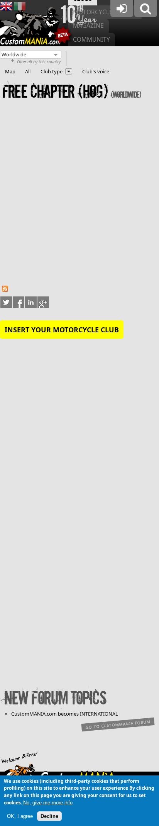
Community (91, 40)
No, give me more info (48, 803)
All (27, 71)
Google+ (43, 302)
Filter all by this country (39, 61)
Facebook (18, 302)
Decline (49, 816)
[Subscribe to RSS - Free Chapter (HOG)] (5, 289)
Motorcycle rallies (105, 12)
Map (10, 71)
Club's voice (95, 71)
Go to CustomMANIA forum (118, 724)
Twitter (6, 302)
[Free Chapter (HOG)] (6, 10)
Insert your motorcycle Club (62, 329)
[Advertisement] (79, 194)
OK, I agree (20, 816)
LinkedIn (31, 302)
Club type (52, 71)
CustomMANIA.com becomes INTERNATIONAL (64, 713)
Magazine (88, 26)
